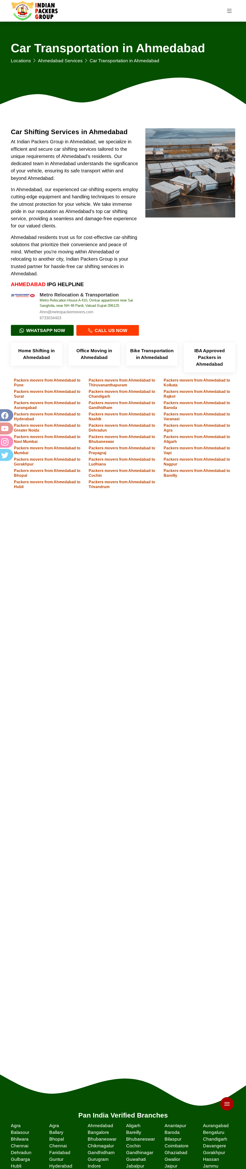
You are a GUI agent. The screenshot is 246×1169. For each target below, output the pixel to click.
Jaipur (171, 1166)
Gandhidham (101, 1152)
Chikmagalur (101, 1145)
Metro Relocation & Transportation (79, 294)
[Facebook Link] (6, 415)
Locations (21, 60)
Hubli (16, 1166)
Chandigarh (215, 1139)
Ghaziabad (176, 1152)
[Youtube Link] (6, 428)
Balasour (20, 1132)
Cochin (133, 1145)
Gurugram (98, 1159)
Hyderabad (60, 1166)
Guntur (56, 1159)
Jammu (210, 1166)
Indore (94, 1166)
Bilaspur (173, 1139)
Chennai (19, 1145)
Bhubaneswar (102, 1139)
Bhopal (56, 1139)
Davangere (214, 1145)
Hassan (211, 1159)
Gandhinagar (139, 1152)
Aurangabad (216, 1125)
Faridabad (59, 1152)
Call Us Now (110, 330)
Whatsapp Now (45, 330)
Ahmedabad (100, 1125)
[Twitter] (6, 455)
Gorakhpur (214, 1152)
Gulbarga (20, 1159)
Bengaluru (213, 1132)
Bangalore (98, 1132)
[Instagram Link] (6, 442)
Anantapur (175, 1125)
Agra (16, 1125)
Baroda (172, 1132)
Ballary (56, 1132)
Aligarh (133, 1125)
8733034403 (50, 318)
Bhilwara (20, 1139)
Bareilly (133, 1132)
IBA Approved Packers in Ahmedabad (209, 357)
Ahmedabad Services (60, 60)
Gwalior (172, 1159)
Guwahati (136, 1159)
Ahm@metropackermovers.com (66, 312)
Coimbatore (177, 1145)
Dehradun (21, 1152)
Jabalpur (135, 1166)
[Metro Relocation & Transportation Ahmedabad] (23, 304)
